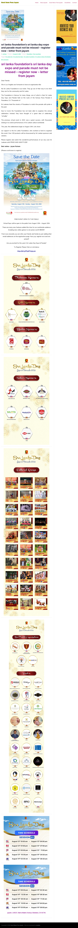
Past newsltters (37, 54)
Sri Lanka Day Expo (18, 56)
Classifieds (67, 2)
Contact (74, 2)
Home (36, 2)
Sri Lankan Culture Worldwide (43, 56)
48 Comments (4, 59)
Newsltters (29, 54)
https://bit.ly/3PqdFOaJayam (26, 251)
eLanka (38, 925)
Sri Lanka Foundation (29, 56)
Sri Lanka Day (9, 56)
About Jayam (43, 2)
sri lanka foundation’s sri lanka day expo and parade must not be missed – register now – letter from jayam (25, 47)
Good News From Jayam (10, 2)
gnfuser (5, 54)
